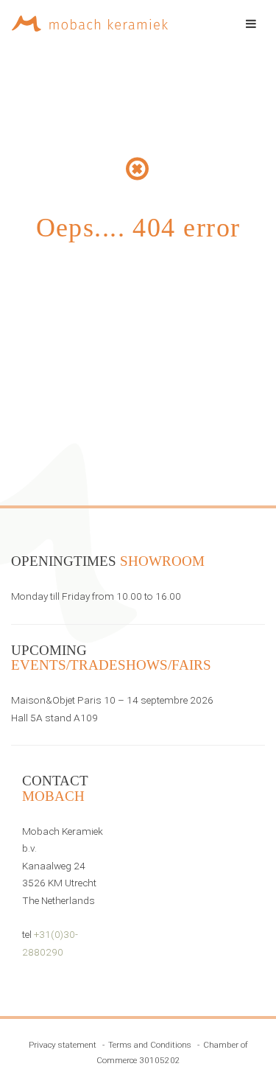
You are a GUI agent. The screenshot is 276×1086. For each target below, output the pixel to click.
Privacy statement (62, 1045)
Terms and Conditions (149, 1045)
